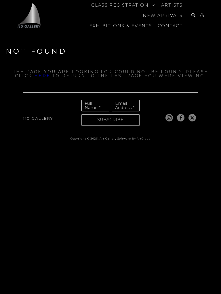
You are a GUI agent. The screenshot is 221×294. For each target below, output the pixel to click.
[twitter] (192, 117)
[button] (123, 5)
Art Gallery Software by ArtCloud (125, 138)
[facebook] (180, 117)
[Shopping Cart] (202, 15)
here (42, 75)
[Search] (193, 15)
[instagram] (169, 117)
